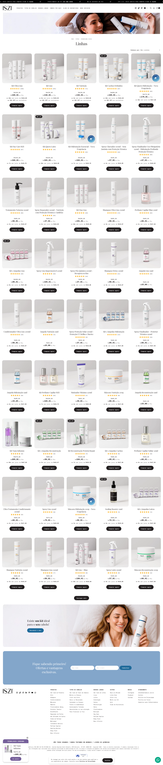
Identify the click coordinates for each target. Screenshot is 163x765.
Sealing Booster (55, 728)
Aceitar (107, 760)
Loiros (96, 697)
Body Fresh (53, 731)
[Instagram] (136, 8)
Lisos (95, 695)
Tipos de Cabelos (30, 8)
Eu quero (16, 759)
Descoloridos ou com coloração (79, 709)
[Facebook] (142, 8)
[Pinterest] (29, 692)
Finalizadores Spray (56, 707)
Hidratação (97, 700)
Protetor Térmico (55, 709)
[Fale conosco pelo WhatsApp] (158, 760)
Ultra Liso (113, 697)
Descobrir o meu (35, 630)
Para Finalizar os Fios (77, 712)
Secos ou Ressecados (76, 700)
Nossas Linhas (43, 8)
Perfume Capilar (55, 726)
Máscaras (53, 702)
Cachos (96, 702)
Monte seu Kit (114, 700)
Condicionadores (55, 700)
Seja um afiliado (115, 693)
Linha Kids (113, 695)
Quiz (111, 702)
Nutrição (96, 712)
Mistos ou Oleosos (75, 695)
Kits (51, 695)
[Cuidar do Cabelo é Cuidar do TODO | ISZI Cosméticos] (8, 711)
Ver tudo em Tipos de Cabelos (79, 693)
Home (72, 39)
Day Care (96, 714)
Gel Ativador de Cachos (57, 716)
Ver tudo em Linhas (100, 693)
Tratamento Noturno (56, 723)
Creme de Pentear (55, 719)
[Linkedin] (26, 692)
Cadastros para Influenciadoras (148, 702)
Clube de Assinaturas (70, 8)
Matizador (53, 721)
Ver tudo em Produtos (57, 693)
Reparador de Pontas (56, 714)
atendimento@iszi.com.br (146, 693)
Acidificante (54, 712)
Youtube (130, 697)
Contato (140, 695)
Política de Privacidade (146, 697)
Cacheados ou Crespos (76, 702)
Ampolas (52, 704)
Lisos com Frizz (75, 697)
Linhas (77, 39)
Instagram (131, 693)
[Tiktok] (139, 8)
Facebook (130, 695)
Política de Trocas (144, 700)
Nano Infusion (85, 8)
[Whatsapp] (35, 692)
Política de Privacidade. (88, 761)
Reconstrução (98, 704)
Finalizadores (98, 709)
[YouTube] (145, 8)
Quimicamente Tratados (77, 707)
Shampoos (53, 697)
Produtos (20, 8)
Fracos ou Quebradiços (77, 704)
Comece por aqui (55, 8)
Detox (95, 707)
